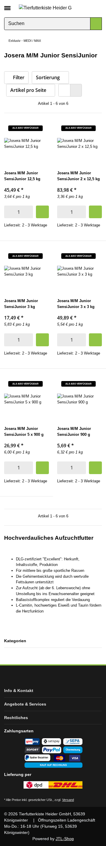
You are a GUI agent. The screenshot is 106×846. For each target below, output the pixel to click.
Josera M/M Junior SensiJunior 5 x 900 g (24, 431)
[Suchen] (96, 23)
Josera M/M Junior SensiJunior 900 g (74, 431)
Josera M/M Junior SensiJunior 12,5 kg (22, 176)
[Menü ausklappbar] (7, 5)
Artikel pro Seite (28, 90)
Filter (18, 77)
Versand (68, 800)
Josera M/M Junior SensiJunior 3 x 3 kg (76, 304)
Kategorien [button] (15, 640)
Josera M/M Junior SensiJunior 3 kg (21, 304)
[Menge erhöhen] (29, 212)
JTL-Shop (65, 838)
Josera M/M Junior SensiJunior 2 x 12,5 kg (78, 176)
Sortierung (48, 77)
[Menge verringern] (8, 212)
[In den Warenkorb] (42, 212)
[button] (87, 7)
